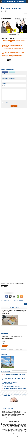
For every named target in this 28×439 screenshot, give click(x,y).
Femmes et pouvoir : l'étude (12, 386)
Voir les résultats (11, 345)
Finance (13, 67)
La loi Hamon (4, 286)
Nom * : (3, 73)
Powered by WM (23, 436)
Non (4, 343)
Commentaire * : (5, 88)
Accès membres (5, 436)
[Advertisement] (13, 125)
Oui (4, 341)
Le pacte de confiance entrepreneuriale (9, 383)
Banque (5, 67)
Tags (17, 436)
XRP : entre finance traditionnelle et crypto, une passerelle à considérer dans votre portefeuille (13, 45)
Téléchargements (6, 371)
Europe (9, 67)
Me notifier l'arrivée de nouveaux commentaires (15, 102)
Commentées (18, 349)
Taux (17, 67)
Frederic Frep (4, 11)
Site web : (4, 83)
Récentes (4, 349)
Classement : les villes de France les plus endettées (7, 366)
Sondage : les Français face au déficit (15, 388)
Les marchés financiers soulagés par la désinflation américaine (12, 56)
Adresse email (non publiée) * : (9, 78)
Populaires (11, 349)
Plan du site (12, 436)
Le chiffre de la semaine (14, 307)
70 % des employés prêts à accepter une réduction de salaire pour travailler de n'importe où (14, 312)
